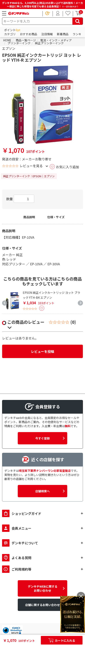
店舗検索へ (42, 491)
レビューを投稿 (42, 351)
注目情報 (47, 34)
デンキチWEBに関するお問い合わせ (42, 588)
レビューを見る (31, 165)
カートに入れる (64, 640)
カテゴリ (10, 34)
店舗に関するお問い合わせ (42, 605)
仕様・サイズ (56, 217)
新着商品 (62, 34)
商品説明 (29, 217)
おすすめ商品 (28, 34)
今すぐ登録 (42, 438)
